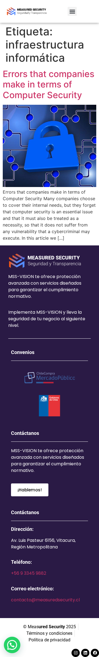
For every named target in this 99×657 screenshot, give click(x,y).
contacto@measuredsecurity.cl (45, 600)
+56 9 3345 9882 (28, 573)
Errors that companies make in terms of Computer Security (48, 84)
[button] (72, 11)
